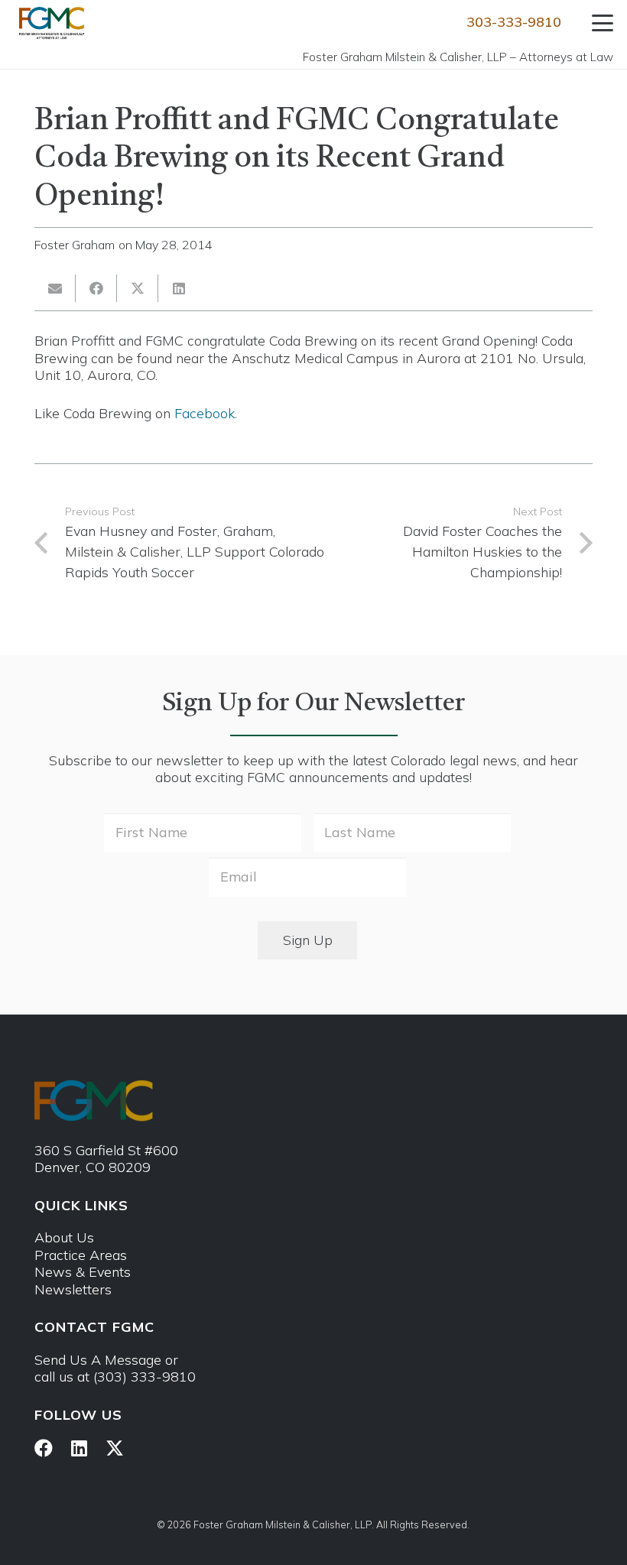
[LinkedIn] (79, 1448)
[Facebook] (43, 1448)
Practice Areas (80, 1255)
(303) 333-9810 (144, 1376)
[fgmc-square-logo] (51, 23)
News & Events (82, 1272)
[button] (603, 23)
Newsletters (73, 1289)
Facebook (204, 413)
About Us (64, 1237)
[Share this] (96, 288)
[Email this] (55, 288)
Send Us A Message (97, 1360)
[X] (115, 1448)
